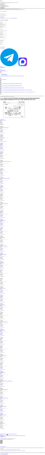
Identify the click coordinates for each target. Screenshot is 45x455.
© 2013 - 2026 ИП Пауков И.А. (4, 454)
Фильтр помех (2, 186)
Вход (0, 70)
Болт (0, 271)
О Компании (1, 436)
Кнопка (1, 347)
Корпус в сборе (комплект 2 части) (4, 127)
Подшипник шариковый (3, 254)
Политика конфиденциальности (12, 435)
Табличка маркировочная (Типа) (4, 389)
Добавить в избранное (3, 446)
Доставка (22, 435)
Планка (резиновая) (2, 330)
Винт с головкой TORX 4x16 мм (4, 203)
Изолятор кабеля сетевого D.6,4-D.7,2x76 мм (5, 161)
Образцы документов (18, 435)
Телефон (1, 33)
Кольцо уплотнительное (3, 355)
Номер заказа (1, 34)
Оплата (24, 435)
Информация (1, 435)
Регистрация (3, 70)
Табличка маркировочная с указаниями (5, 178)
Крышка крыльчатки (2, 220)
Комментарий (2, 37)
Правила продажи (6, 435)
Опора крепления (2, 262)
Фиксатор (1, 313)
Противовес (1, 296)
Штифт (1, 338)
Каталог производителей (5, 74)
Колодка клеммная (2, 237)
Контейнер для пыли (2, 372)
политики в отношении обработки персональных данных (13, 452)
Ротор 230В (1, 144)
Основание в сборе (2, 423)
